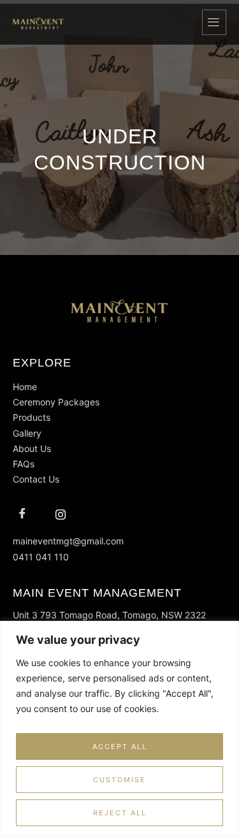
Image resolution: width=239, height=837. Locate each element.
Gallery (27, 433)
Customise (119, 779)
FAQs (23, 463)
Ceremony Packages (56, 402)
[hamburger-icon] (214, 22)
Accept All (119, 746)
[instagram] (60, 514)
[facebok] (22, 514)
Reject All (120, 812)
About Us (32, 448)
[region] (119, 729)
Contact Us (36, 479)
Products (31, 417)
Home (25, 386)
